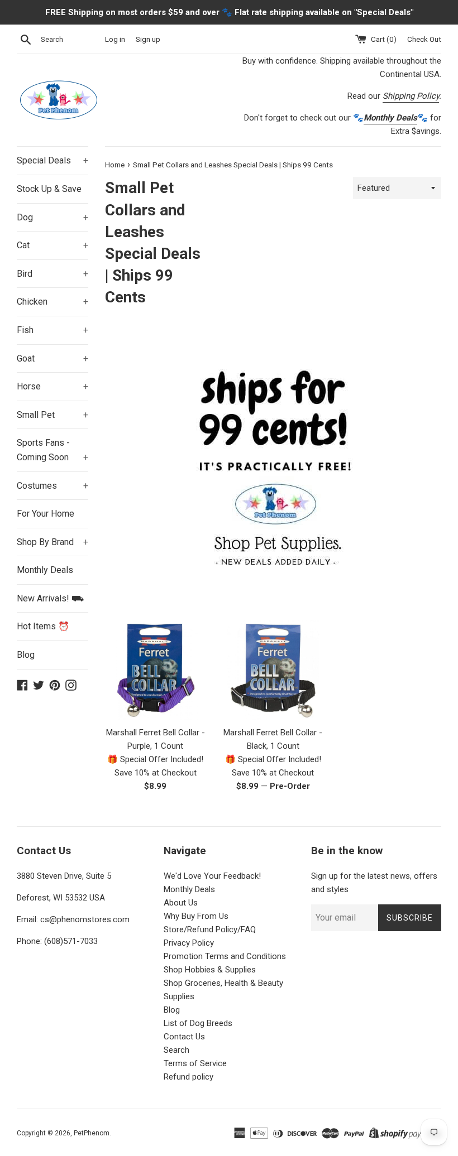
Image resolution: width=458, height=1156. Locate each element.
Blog (26, 654)
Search (176, 1050)
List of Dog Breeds (198, 1023)
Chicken (52, 301)
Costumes (52, 485)
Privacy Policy (189, 943)
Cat (52, 245)
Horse (52, 386)
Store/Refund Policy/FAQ (210, 929)
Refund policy (188, 1077)
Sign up (148, 39)
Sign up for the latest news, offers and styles (374, 882)
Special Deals (52, 160)
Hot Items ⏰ (43, 626)
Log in (115, 39)
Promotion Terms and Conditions (225, 956)
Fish (52, 330)
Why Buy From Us (196, 916)
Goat (52, 358)
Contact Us (184, 1037)
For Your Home (45, 513)
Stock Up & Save (49, 189)
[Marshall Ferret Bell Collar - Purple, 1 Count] (155, 670)
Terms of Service (195, 1063)
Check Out (424, 39)
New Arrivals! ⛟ (50, 598)
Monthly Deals (45, 570)
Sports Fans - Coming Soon (52, 450)
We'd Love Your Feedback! (212, 876)
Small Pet (52, 415)
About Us (181, 903)
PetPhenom (91, 1133)
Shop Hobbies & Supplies (210, 970)
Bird (52, 273)
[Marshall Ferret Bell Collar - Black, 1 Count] (273, 670)
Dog (52, 217)
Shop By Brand (52, 542)
